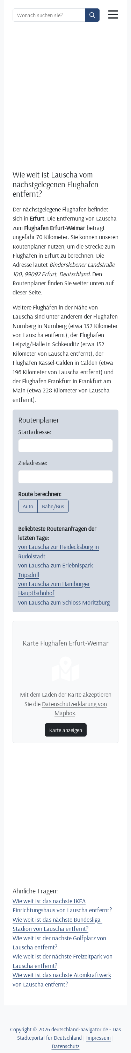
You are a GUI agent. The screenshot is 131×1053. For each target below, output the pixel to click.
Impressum (98, 1037)
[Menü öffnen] (113, 14)
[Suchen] (92, 15)
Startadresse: (34, 431)
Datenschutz (66, 1045)
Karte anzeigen (65, 729)
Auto (28, 506)
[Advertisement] (65, 95)
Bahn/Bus (53, 506)
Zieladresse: (32, 462)
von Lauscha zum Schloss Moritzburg (64, 602)
